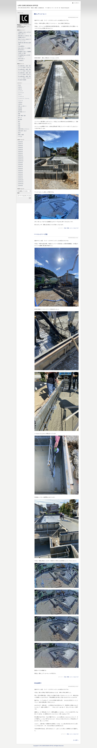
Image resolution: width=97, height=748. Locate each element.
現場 (68, 228)
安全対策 (20, 108)
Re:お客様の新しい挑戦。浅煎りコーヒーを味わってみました (24, 66)
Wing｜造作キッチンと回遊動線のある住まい (24, 49)
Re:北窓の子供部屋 (22, 79)
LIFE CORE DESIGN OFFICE (28, 5)
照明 (19, 125)
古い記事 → (76, 740)
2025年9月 (20, 162)
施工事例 (20, 119)
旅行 (19, 121)
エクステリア (21, 92)
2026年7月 (20, 143)
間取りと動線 (21, 134)
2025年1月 (20, 178)
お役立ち (20, 87)
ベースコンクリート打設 (40, 234)
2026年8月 (20, 141)
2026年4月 (20, 149)
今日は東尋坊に (21, 46)
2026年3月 (20, 151)
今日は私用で (37, 683)
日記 (65, 228)
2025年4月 (20, 172)
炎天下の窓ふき (21, 58)
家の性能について (22, 111)
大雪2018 (20, 102)
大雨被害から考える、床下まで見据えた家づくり (24, 33)
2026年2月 (20, 153)
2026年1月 (20, 155)
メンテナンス (21, 96)
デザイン (20, 94)
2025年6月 (20, 168)
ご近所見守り (21, 60)
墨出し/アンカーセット (40, 14)
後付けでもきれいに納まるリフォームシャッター (24, 40)
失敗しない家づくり (22, 106)
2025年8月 (20, 164)
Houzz (19, 85)
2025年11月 (20, 159)
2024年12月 (20, 179)
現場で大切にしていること (23, 128)
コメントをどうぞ (74, 228)
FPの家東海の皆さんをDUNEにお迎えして (24, 56)
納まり (19, 132)
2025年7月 (20, 166)
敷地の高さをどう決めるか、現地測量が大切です (24, 36)
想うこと (20, 117)
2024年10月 (20, 183)
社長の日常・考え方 (22, 130)
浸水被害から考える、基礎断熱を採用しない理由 (24, 52)
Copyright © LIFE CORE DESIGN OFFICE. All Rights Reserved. (48, 745)
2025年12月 (20, 157)
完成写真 (20, 109)
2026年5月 (20, 147)
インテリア (20, 90)
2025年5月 (20, 170)
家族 (19, 113)
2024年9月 (20, 185)
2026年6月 (20, 145)
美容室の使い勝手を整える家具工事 (24, 43)
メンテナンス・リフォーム (23, 98)
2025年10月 (20, 160)
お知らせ (20, 89)
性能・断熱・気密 (22, 115)
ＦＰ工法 (20, 136)
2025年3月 (20, 174)
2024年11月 (20, 181)
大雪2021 (20, 104)
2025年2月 (20, 176)
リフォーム (20, 100)
